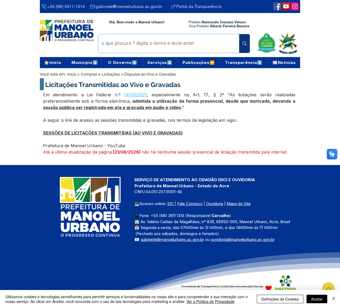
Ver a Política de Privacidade (210, 301)
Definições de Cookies (280, 299)
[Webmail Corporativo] (295, 6)
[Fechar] (333, 299)
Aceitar (317, 299)
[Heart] (268, 288)
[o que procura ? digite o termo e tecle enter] (244, 43)
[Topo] (328, 288)
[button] (84, 62)
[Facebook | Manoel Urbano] (277, 6)
